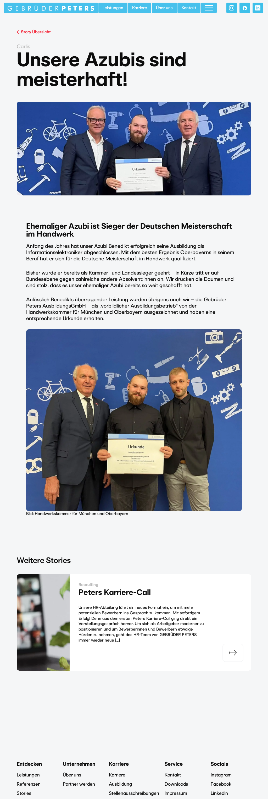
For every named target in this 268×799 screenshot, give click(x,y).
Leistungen (113, 7)
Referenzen (29, 784)
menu (209, 8)
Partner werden (79, 784)
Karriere (139, 7)
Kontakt (189, 7)
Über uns (164, 7)
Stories (24, 793)
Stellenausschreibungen (134, 793)
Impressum (176, 793)
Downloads (176, 784)
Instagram (221, 775)
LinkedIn (219, 793)
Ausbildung (120, 784)
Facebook (221, 784)
